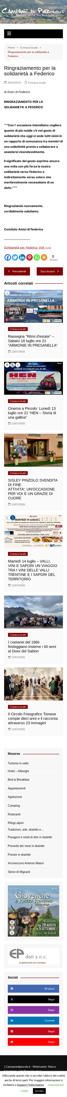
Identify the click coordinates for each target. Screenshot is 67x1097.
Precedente (19, 271)
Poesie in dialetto (19, 854)
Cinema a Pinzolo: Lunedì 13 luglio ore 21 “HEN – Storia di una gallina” (32, 412)
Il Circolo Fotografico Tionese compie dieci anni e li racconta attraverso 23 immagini (33, 718)
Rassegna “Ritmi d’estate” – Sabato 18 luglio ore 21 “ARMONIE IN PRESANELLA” (33, 340)
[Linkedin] (22, 257)
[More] (44, 257)
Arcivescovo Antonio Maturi (26, 863)
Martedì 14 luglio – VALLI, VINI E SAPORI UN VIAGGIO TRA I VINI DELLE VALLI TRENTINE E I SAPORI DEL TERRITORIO (32, 570)
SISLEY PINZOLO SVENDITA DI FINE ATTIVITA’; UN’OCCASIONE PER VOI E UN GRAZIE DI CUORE (32, 489)
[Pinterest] (29, 257)
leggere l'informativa (30, 1084)
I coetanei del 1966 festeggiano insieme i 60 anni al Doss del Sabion (32, 646)
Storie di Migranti (19, 871)
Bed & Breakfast (18, 779)
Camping (14, 805)
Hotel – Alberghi (18, 771)
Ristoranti (14, 814)
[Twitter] (15, 257)
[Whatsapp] (37, 257)
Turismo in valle (18, 763)
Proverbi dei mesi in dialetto (26, 845)
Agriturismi (15, 796)
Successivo (47, 271)
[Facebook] (7, 257)
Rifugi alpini (16, 822)
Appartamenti (16, 788)
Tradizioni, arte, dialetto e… (26, 829)
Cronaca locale (37, 82)
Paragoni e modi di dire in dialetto (30, 837)
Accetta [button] (39, 1091)
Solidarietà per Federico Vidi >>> (27, 247)
